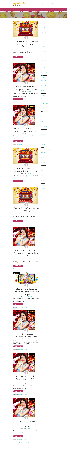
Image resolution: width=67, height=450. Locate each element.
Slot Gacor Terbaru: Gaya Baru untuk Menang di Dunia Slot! (26, 253)
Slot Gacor (44, 46)
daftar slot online (44, 129)
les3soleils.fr (43, 131)
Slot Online (15, 9)
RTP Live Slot (44, 60)
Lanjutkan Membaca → (18, 56)
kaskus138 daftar (44, 80)
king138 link (43, 67)
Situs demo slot (43, 136)
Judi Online (30, 9)
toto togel (42, 170)
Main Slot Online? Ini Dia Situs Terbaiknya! (26, 209)
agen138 (42, 147)
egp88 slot (42, 98)
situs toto (42, 180)
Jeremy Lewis (30, 91)
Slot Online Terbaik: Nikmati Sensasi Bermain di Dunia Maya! (26, 379)
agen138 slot (43, 144)
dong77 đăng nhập (44, 126)
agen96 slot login (44, 75)
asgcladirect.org (20, 3)
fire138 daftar (43, 154)
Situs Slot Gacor (20, 59)
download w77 (43, 134)
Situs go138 (43, 183)
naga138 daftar (43, 152)
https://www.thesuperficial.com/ (46, 149)
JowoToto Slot (43, 93)
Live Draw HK (43, 108)
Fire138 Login (44, 21)
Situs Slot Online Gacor (46, 41)
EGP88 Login (43, 100)
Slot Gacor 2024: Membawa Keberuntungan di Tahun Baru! (26, 130)
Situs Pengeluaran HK (44, 103)
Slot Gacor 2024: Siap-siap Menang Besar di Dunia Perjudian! (26, 44)
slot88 (42, 175)
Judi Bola (25, 9)
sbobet (42, 121)
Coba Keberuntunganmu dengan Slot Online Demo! (26, 88)
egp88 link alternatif (44, 72)
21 (26, 442)
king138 (42, 172)
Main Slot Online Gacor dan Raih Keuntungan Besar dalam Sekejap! (26, 292)
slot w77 (42, 118)
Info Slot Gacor (44, 51)
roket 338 (42, 77)
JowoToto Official (44, 90)
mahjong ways (43, 85)
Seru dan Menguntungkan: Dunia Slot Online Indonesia (26, 169)
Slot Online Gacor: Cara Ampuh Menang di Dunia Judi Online (26, 424)
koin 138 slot (43, 162)
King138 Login (43, 113)
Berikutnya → (30, 442)
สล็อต (41, 111)
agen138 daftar (43, 165)
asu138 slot (43, 167)
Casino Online (20, 9)
